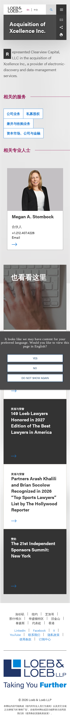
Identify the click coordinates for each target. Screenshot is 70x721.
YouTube (15, 635)
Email (16, 237)
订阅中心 (45, 639)
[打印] (61, 34)
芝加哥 (49, 614)
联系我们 (34, 635)
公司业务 (13, 113)
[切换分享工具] (61, 27)
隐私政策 (54, 635)
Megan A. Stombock (33, 216)
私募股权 (33, 113)
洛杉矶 (19, 614)
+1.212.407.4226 (23, 232)
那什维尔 (15, 618)
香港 (52, 623)
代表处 (36, 623)
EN (28, 9)
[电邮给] (61, 20)
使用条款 (25, 639)
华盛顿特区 (36, 618)
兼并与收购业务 (18, 123)
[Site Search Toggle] (51, 9)
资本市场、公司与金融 (23, 133)
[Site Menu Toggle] (61, 9)
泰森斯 (20, 623)
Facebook (39, 630)
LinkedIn (20, 630)
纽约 (35, 614)
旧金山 (55, 618)
